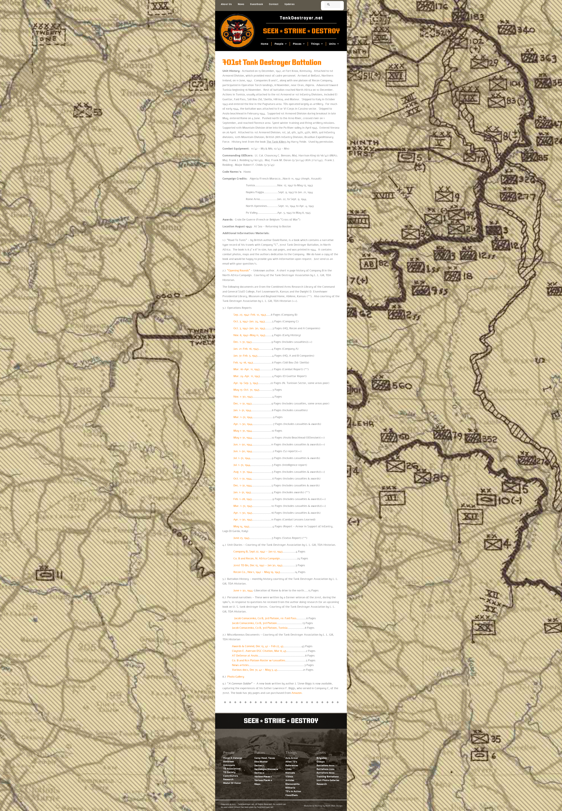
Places (297, 44)
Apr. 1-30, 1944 (242, 424)
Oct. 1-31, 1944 (242, 478)
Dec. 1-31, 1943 (242, 403)
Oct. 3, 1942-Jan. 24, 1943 (249, 321)
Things (315, 44)
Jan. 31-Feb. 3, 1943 (245, 356)
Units (332, 44)
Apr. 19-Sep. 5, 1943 (245, 383)
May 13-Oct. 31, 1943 (246, 390)
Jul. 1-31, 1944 (241, 465)
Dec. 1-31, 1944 (242, 485)
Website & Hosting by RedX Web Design (323, 805)
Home (264, 44)
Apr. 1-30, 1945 (242, 513)
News (241, 4)
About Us (226, 4)
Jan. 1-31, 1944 (242, 410)
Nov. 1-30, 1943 (242, 397)
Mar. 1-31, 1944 (242, 417)
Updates (290, 4)
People (278, 44)
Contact (274, 4)
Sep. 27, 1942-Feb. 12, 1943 (249, 315)
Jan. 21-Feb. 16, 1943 (245, 349)
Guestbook (256, 4)
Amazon (297, 693)
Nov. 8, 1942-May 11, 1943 (249, 335)
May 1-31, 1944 (242, 431)
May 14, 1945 (241, 526)
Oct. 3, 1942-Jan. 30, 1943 (249, 328)
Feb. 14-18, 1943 (243, 362)
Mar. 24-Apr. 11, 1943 (246, 376)
